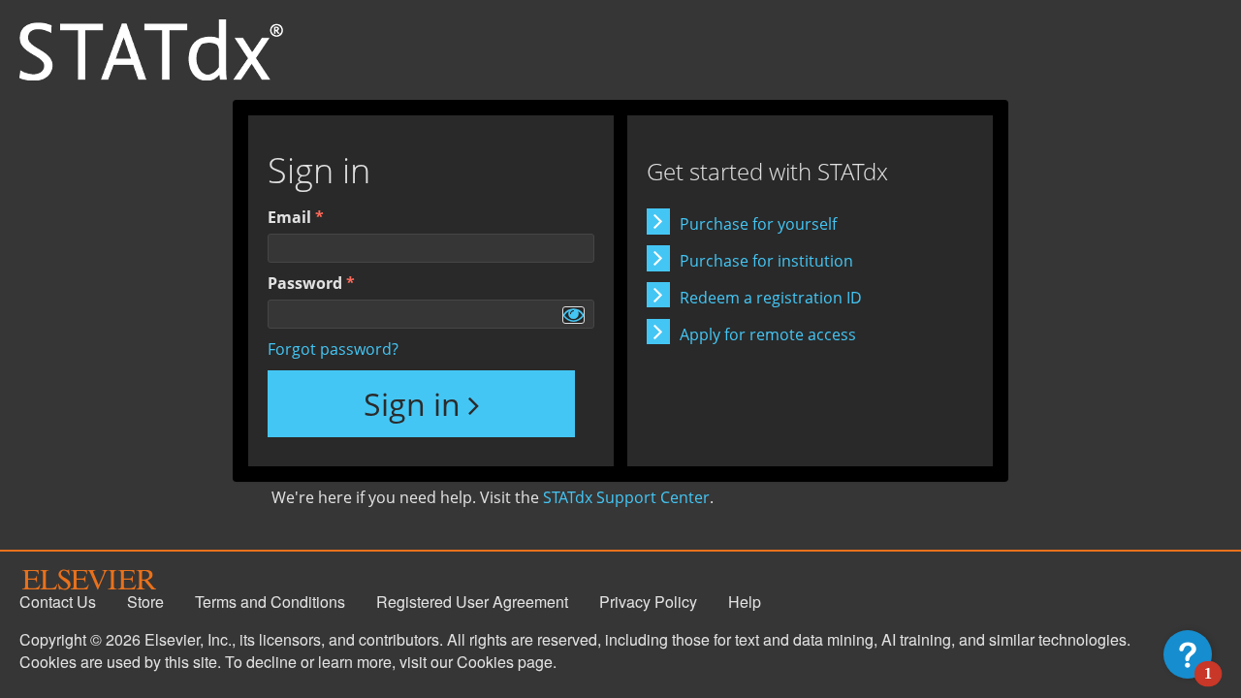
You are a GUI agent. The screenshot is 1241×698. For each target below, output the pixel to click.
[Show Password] (573, 315)
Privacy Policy (648, 601)
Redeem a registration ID (771, 297)
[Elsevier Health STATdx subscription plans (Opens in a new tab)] (151, 48)
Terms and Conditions (270, 601)
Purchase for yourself (758, 224)
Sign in (412, 404)
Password (305, 283)
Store (145, 601)
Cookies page (505, 661)
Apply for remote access (768, 334)
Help (744, 601)
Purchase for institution (766, 260)
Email (289, 217)
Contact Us (57, 601)
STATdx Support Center (626, 497)
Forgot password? (333, 349)
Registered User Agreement (472, 601)
